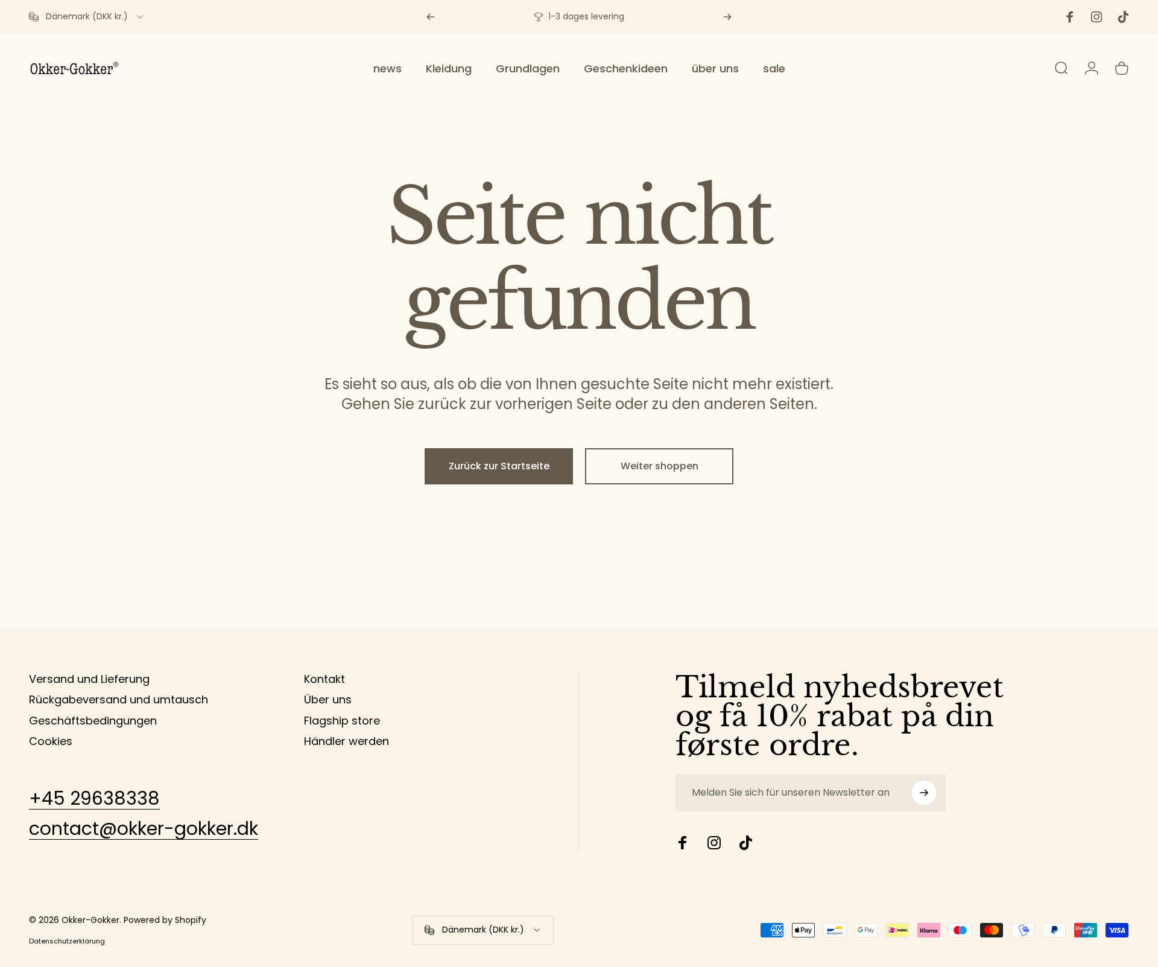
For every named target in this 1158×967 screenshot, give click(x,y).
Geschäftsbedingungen (93, 721)
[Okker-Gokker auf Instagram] (714, 842)
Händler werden (346, 742)
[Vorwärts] (727, 17)
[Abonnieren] (924, 793)
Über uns (328, 700)
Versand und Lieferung (89, 679)
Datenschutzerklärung (67, 941)
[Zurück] (430, 17)
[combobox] (87, 17)
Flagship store (342, 721)
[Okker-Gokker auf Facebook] (683, 842)
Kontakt (324, 679)
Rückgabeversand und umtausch (118, 700)
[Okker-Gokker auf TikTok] (745, 842)
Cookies (50, 742)
